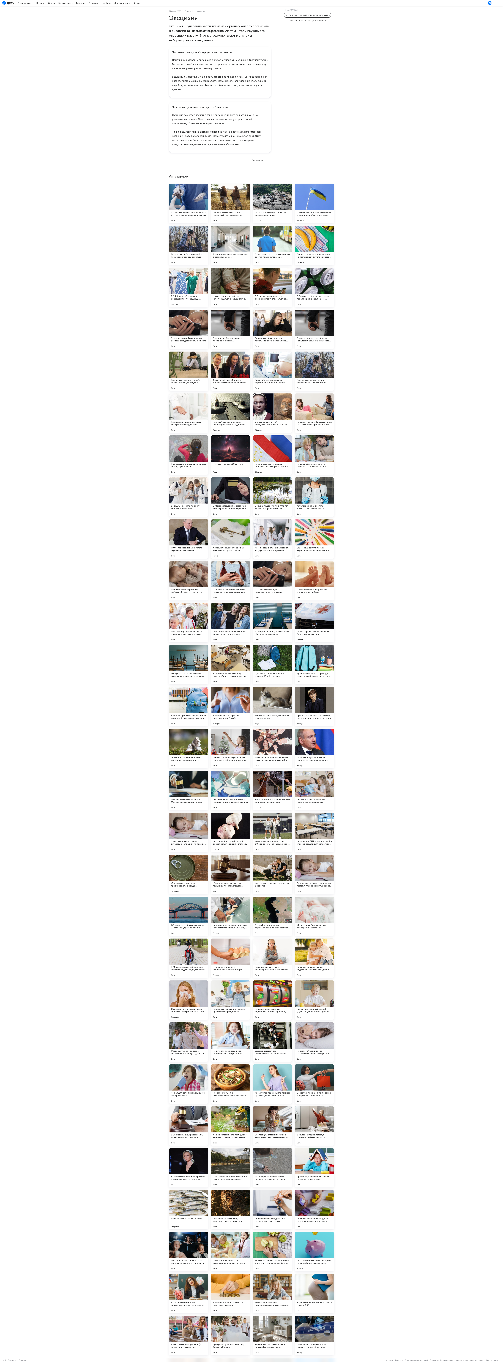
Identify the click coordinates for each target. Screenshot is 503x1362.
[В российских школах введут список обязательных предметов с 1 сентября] (230, 664)
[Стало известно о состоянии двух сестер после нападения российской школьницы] (272, 245)
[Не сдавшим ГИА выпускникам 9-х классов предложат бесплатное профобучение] (314, 832)
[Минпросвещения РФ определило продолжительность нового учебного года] (272, 1293)
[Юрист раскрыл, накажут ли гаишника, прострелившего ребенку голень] (230, 874)
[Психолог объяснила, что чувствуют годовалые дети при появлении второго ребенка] (230, 1251)
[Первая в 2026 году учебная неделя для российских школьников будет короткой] (314, 790)
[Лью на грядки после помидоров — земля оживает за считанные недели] (230, 1126)
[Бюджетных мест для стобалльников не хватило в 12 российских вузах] (272, 1042)
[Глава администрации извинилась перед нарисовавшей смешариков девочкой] (188, 455)
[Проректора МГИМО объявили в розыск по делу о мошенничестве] (314, 706)
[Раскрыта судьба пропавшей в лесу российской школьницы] (188, 245)
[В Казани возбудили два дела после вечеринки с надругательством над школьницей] (230, 329)
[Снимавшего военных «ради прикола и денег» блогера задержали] (314, 1335)
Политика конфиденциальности (442, 1360)
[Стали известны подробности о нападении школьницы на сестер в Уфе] (314, 329)
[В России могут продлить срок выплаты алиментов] (230, 1293)
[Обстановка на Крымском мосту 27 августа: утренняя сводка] (188, 916)
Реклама (22, 1360)
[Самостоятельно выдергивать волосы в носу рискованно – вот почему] (188, 1000)
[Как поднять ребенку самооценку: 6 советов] (272, 874)
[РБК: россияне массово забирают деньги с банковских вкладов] (314, 1251)
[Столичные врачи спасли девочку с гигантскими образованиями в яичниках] (188, 203)
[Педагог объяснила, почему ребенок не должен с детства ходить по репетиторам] (314, 455)
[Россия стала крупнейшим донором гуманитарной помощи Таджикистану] (272, 455)
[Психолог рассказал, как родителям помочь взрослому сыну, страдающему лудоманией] (272, 1000)
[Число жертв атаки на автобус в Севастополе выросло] (314, 622)
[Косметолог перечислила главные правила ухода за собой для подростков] (272, 1084)
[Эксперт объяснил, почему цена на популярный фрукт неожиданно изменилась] (314, 245)
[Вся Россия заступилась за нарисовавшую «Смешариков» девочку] (314, 539)
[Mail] (4, 3)
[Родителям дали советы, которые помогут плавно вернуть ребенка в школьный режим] (314, 874)
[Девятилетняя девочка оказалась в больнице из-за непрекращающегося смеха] (230, 245)
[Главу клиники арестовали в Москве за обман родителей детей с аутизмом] (188, 790)
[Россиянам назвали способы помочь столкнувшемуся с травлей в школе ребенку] (188, 371)
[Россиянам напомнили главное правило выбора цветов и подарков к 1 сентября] (230, 1000)
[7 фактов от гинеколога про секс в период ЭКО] (314, 1293)
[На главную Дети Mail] (10, 3)
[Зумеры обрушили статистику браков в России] (230, 1335)
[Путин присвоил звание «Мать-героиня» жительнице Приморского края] (188, 539)
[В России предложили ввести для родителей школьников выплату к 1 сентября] (188, 706)
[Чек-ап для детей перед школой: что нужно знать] (188, 1084)
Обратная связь (492, 1360)
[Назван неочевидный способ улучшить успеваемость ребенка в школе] (314, 1000)
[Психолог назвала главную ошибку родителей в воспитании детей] (272, 958)
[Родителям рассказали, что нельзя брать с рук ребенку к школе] (230, 1042)
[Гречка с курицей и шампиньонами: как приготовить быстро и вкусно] (230, 1084)
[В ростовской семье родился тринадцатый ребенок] (314, 580)
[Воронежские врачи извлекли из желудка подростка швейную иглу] (230, 790)
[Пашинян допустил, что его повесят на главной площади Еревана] (314, 748)
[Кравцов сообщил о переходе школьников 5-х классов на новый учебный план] (314, 664)
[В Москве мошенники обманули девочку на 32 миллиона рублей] (230, 497)
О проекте (389, 1360)
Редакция (399, 1360)
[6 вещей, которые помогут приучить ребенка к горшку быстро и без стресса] (314, 1126)
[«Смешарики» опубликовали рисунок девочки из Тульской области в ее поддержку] (272, 1167)
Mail (4, 1360)
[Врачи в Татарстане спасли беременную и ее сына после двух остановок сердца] (272, 371)
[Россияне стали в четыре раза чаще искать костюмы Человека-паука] (188, 1251)
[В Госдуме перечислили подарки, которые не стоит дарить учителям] (314, 1084)
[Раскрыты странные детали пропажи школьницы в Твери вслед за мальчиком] (314, 371)
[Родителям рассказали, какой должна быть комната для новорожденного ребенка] (272, 1335)
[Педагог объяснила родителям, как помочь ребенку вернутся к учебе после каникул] (230, 748)
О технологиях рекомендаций (416, 1360)
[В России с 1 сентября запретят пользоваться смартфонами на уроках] (230, 580)
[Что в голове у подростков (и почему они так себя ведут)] (188, 1335)
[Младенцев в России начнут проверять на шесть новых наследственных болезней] (314, 916)
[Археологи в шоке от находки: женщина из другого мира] (230, 539)
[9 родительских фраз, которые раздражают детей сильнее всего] (188, 329)
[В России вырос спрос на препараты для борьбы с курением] (230, 706)
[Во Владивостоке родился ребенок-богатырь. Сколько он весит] (188, 580)
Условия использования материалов (470, 1360)
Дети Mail (189, 11)
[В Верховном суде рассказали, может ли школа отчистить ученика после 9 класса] (188, 1126)
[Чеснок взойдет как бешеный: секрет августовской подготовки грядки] (230, 832)
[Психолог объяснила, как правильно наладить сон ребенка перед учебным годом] (314, 1042)
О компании (12, 1360)
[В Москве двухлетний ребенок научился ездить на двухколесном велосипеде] (188, 958)
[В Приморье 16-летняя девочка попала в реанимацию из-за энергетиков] (314, 287)
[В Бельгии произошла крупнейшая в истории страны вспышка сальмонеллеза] (230, 958)
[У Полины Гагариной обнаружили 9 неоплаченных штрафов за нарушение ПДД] (188, 1167)
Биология (200, 11)
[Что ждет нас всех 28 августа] (230, 455)
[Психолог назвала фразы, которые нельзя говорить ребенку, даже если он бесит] (314, 413)
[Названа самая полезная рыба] (188, 1209)
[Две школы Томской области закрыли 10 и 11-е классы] (272, 664)
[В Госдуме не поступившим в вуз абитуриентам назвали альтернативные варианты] (272, 622)
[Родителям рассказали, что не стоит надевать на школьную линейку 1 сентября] (188, 622)
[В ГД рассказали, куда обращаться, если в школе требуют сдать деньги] (272, 580)
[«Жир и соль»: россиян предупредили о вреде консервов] (188, 874)
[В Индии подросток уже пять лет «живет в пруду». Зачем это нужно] (272, 497)
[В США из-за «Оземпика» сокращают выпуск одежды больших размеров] (188, 287)
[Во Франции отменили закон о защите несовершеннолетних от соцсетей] (272, 1126)
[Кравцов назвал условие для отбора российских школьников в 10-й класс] (272, 832)
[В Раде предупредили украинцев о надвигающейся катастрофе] (314, 203)
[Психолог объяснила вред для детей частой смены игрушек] (314, 1209)
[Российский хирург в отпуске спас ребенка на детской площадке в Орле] (188, 413)
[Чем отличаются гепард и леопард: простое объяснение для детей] (230, 1209)
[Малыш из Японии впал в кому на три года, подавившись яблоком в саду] (272, 1251)
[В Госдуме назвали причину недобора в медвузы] (188, 497)
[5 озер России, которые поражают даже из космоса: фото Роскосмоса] (272, 916)
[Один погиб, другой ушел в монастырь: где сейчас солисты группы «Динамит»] (230, 371)
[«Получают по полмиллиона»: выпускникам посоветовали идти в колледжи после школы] (188, 664)
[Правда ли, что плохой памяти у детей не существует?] (314, 1167)
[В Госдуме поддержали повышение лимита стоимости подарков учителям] (188, 1293)
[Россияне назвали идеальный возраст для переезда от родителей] (272, 1209)
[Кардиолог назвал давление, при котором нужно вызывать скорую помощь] (230, 916)
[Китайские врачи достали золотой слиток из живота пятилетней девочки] (314, 497)
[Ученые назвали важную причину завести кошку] (272, 706)
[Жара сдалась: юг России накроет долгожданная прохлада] (272, 790)
